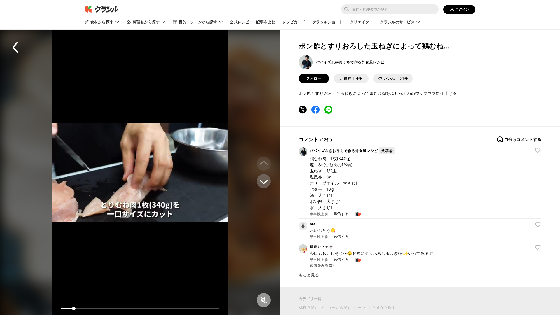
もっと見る (309, 275)
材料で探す (308, 307)
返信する (341, 214)
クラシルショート (327, 22)
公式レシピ (239, 22)
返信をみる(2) (322, 265)
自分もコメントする (522, 139)
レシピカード (293, 22)
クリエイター (361, 22)
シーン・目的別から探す (375, 307)
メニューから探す (336, 307)
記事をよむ (265, 22)
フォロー (313, 78)
